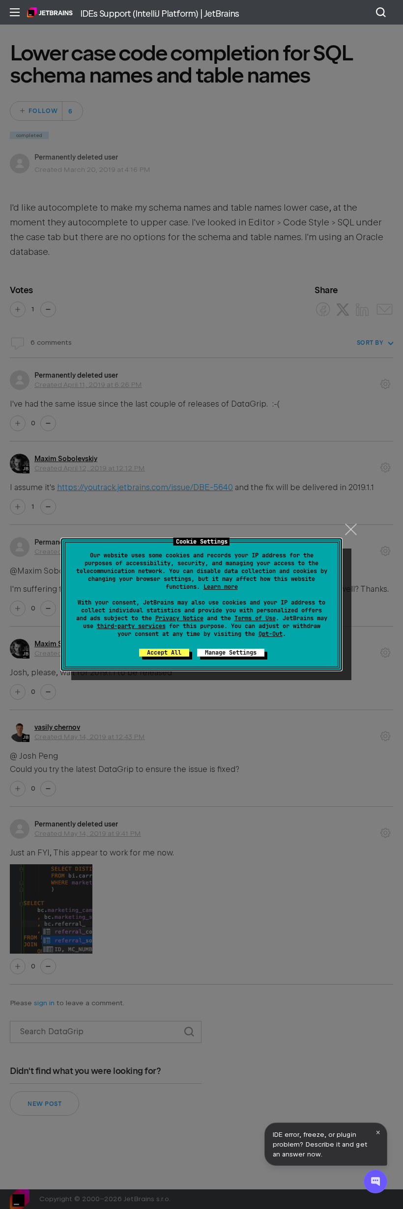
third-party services (131, 626)
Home (50, 12)
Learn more (220, 587)
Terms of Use (255, 618)
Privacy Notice (179, 618)
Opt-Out (271, 634)
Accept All (164, 653)
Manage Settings (231, 653)
